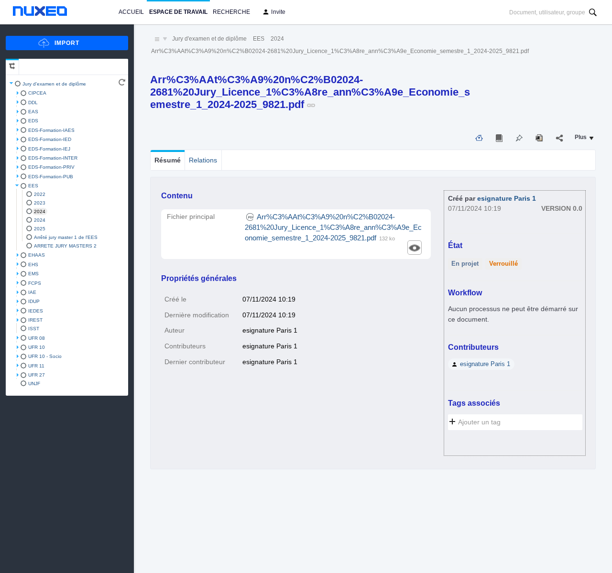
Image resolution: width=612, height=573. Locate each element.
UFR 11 (36, 365)
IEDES (35, 311)
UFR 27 (36, 375)
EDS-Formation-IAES (51, 130)
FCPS (34, 283)
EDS (33, 120)
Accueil (131, 12)
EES (33, 185)
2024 (39, 211)
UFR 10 (36, 347)
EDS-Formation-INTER (52, 158)
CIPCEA (37, 93)
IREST (35, 320)
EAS (33, 111)
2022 (39, 194)
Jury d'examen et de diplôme (54, 83)
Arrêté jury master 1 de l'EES (66, 237)
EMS (33, 273)
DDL (33, 102)
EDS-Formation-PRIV (51, 167)
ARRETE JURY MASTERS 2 (65, 246)
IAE (32, 292)
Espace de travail (178, 12)
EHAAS (36, 255)
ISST (33, 328)
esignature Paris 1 (506, 198)
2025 (39, 228)
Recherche (231, 12)
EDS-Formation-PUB (50, 176)
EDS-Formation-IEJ (49, 148)
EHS (33, 264)
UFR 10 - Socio (45, 356)
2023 (39, 202)
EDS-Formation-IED (49, 139)
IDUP (34, 301)
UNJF (34, 383)
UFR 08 (36, 338)
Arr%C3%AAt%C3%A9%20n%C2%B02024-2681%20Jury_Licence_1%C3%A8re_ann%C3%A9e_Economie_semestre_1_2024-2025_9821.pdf (340, 51)
